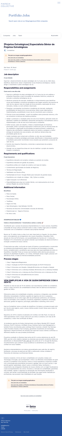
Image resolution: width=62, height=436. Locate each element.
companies (6, 35)
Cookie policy (35, 410)
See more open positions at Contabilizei (31, 395)
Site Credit (26, 432)
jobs (14, 35)
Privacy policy (27, 410)
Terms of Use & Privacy (7, 432)
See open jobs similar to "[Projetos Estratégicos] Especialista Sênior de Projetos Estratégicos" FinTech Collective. (29, 60)
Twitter (2, 427)
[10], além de (27, 341)
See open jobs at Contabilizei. (16, 57)
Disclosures (18, 432)
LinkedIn (3, 428)
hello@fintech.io (5, 425)
